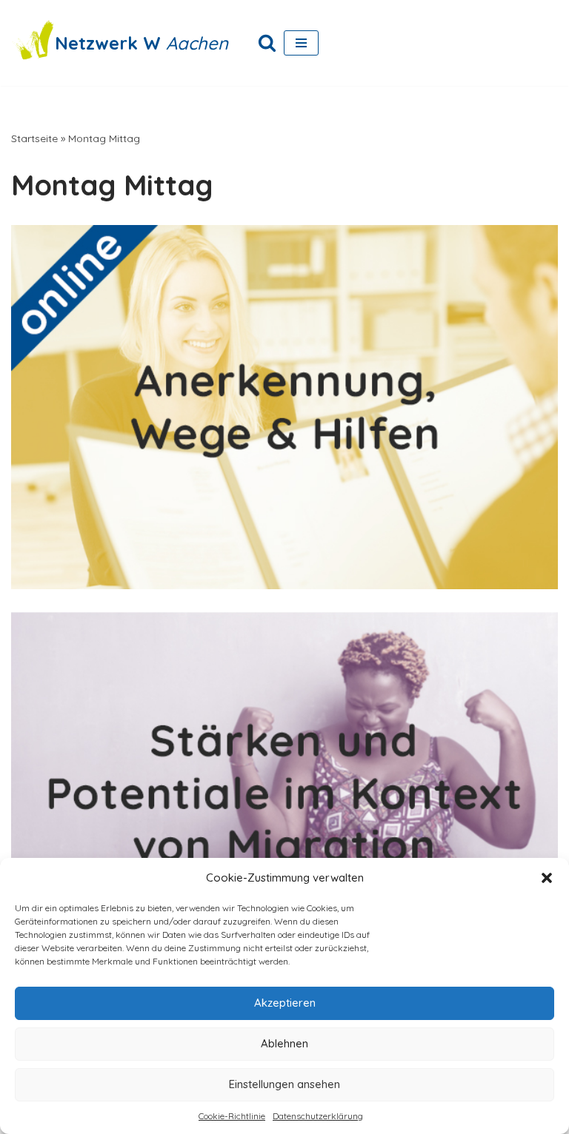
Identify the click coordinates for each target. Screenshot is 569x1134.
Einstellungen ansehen (284, 1084)
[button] (546, 877)
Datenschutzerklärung (318, 1115)
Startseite (34, 138)
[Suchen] (267, 42)
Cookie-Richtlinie (232, 1115)
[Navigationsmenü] (301, 43)
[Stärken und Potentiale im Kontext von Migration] (284, 793)
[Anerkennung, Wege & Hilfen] (284, 407)
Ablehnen (284, 1043)
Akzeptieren (285, 1003)
